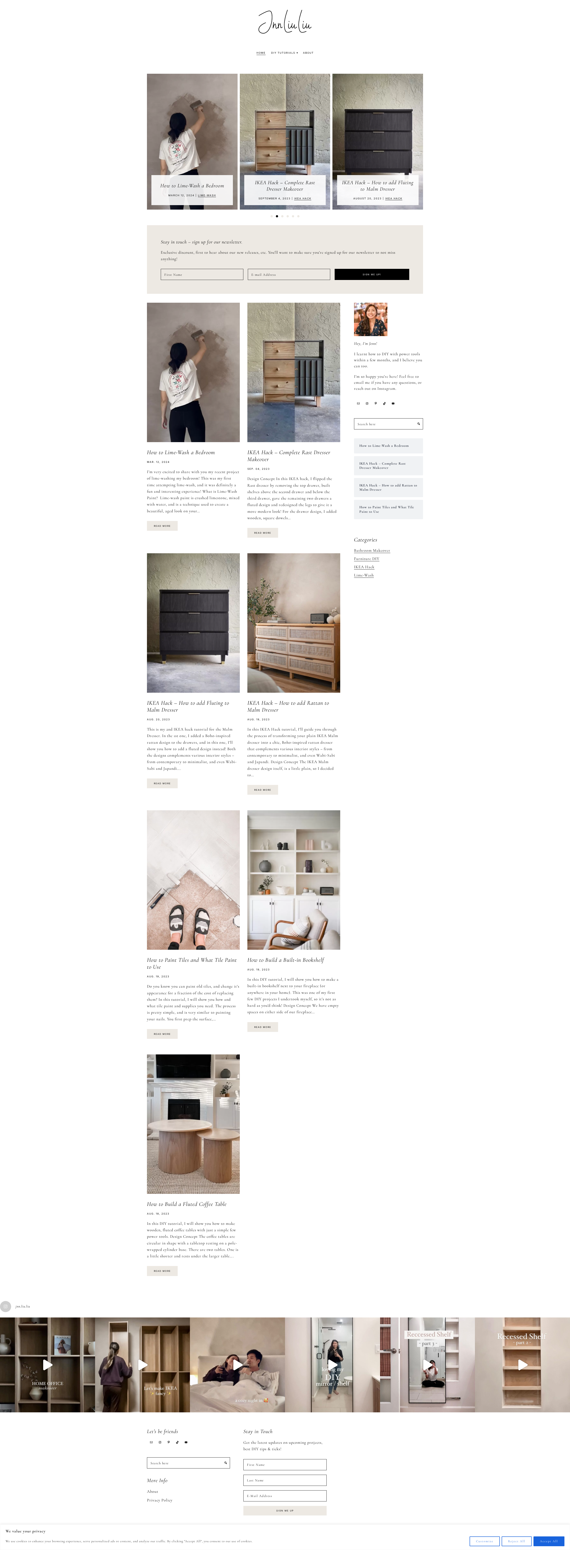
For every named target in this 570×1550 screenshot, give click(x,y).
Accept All (549, 1541)
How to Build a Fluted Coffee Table (187, 1204)
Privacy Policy (160, 1500)
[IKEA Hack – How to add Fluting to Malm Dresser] (285, 142)
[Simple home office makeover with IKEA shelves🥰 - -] (47, 1365)
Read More (162, 526)
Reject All (516, 1541)
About (152, 1491)
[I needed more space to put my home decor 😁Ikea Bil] (142, 1365)
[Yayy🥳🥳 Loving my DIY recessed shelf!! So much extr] (332, 1365)
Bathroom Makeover (372, 550)
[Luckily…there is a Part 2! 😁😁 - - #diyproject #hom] (522, 1365)
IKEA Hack (210, 198)
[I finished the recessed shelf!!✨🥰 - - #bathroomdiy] (427, 1365)
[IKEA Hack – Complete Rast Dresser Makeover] (192, 142)
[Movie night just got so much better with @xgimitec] (237, 1365)
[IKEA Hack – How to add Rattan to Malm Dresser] (378, 142)
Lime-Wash (364, 575)
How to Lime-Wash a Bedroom (181, 452)
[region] (285, 1537)
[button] (271, 216)
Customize (484, 1541)
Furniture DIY (366, 558)
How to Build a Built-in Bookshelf (285, 959)
